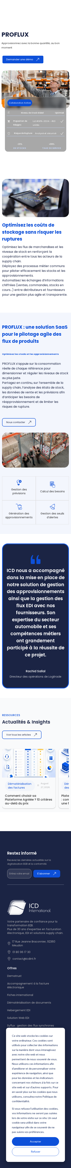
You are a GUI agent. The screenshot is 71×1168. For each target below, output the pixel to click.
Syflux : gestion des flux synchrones (30, 1025)
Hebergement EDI (18, 1010)
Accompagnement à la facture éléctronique (28, 985)
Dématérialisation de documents (29, 1003)
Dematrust (14, 976)
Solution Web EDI (18, 1018)
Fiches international (20, 995)
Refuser (35, 1151)
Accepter (35, 1141)
